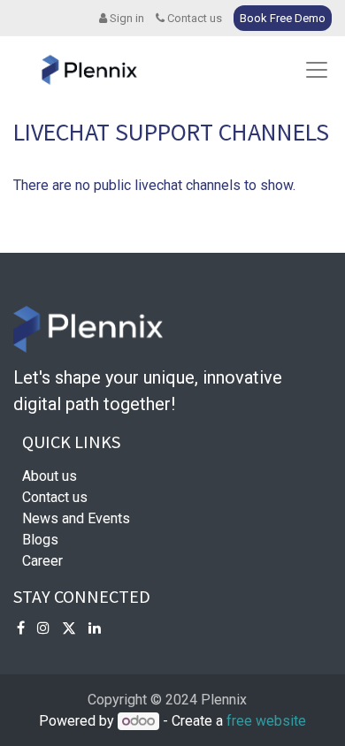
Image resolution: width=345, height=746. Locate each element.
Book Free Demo (283, 18)
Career (42, 560)
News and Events (76, 518)
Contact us (193, 18)
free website (266, 720)
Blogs (40, 539)
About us (49, 476)
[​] (20, 628)
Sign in (125, 18)
